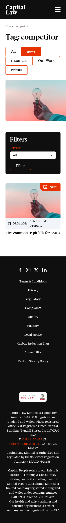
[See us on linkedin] (44, 270)
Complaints (33, 308)
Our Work (46, 61)
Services (15, 147)
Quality (33, 317)
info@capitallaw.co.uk (23, 443)
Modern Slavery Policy (33, 361)
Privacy (33, 290)
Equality (33, 325)
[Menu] (57, 9)
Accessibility (33, 352)
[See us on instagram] (28, 270)
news (31, 51)
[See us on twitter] (36, 270)
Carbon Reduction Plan (33, 343)
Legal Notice (33, 334)
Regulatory (33, 299)
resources (19, 61)
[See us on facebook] (20, 270)
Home (9, 26)
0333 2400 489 (32, 439)
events (16, 70)
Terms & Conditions (33, 281)
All (13, 51)
